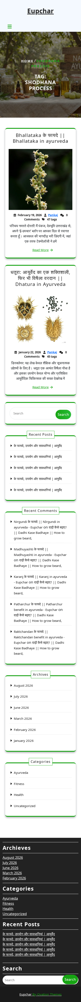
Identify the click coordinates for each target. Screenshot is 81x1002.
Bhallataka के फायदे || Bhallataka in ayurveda (40, 138)
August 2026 (23, 685)
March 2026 (23, 718)
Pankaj (53, 215)
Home (27, 60)
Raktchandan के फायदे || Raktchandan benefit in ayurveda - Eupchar (39, 637)
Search (63, 414)
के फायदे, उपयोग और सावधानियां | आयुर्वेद (38, 445)
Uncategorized (24, 806)
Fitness (19, 784)
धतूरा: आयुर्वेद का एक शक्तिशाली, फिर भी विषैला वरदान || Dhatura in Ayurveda (40, 278)
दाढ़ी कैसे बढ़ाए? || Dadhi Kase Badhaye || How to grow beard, (40, 532)
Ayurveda (21, 772)
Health (19, 794)
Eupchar (40, 10)
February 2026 (25, 729)
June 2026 (21, 707)
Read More (40, 250)
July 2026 (21, 696)
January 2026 (24, 740)
